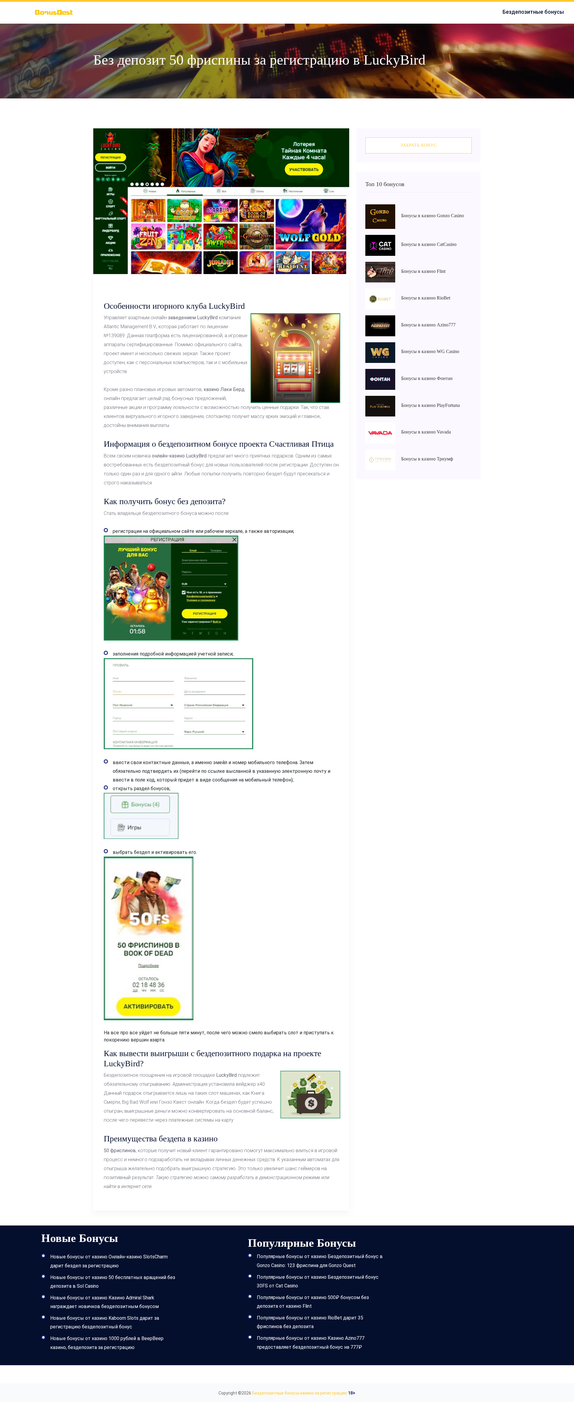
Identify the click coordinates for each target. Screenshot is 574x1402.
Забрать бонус (419, 145)
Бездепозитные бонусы (533, 12)
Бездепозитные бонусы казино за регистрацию (299, 1393)
